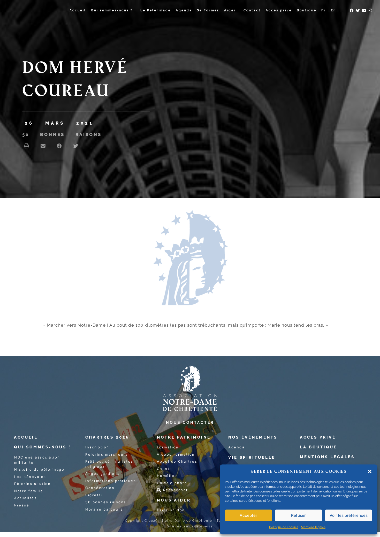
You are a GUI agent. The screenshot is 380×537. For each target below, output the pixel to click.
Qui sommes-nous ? (112, 10)
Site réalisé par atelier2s (190, 526)
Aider (230, 10)
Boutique (306, 10)
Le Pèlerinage (155, 10)
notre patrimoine (184, 437)
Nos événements (252, 437)
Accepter (248, 515)
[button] (369, 471)
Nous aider (174, 500)
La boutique (318, 447)
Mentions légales (313, 527)
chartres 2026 (107, 437)
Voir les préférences (349, 515)
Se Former (208, 10)
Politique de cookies (283, 527)
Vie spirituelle (251, 457)
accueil (26, 437)
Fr (323, 10)
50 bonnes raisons (62, 134)
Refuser (298, 515)
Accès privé (279, 10)
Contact (252, 10)
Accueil (78, 10)
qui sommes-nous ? (42, 447)
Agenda (184, 10)
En (333, 10)
